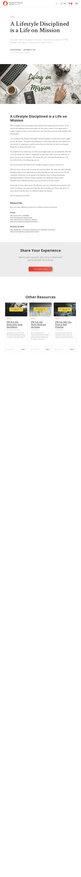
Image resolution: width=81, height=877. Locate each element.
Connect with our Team (40, 269)
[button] (70, 3)
